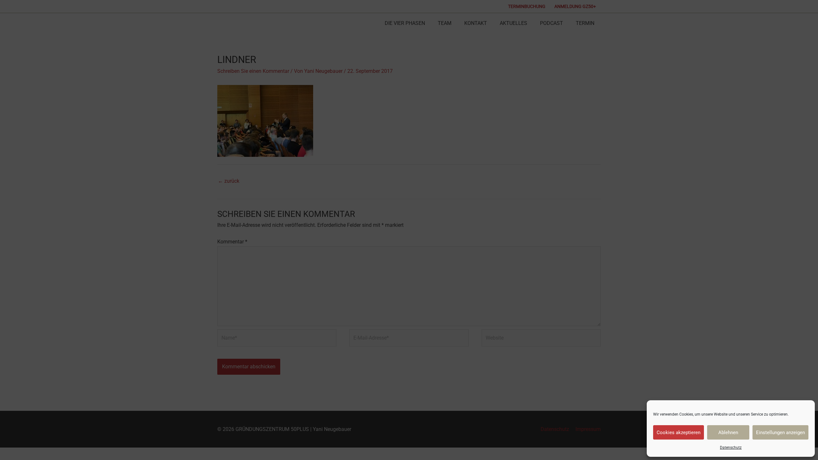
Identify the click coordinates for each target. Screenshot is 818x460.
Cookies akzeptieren (678, 432)
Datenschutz (731, 447)
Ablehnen (728, 432)
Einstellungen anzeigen (780, 432)
